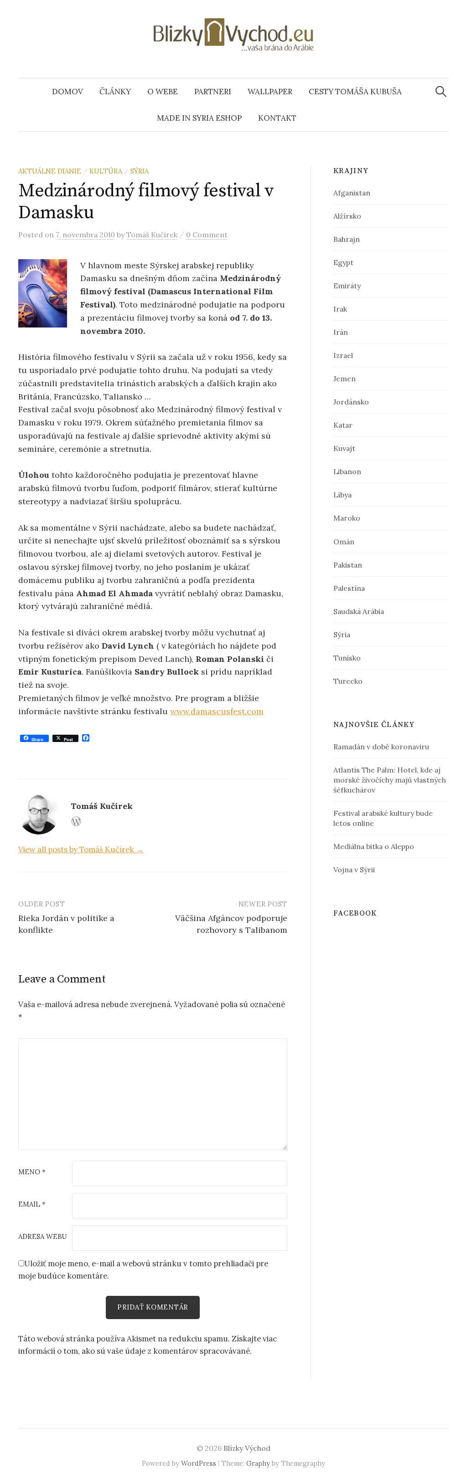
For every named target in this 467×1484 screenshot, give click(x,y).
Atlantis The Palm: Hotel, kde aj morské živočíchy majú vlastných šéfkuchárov (389, 779)
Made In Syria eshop (199, 118)
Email (32, 1204)
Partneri (212, 92)
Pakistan (347, 564)
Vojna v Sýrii (354, 869)
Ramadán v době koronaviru (381, 746)
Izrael (343, 355)
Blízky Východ (246, 1448)
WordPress (198, 1463)
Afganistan (351, 192)
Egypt (343, 262)
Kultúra (105, 171)
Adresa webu (42, 1236)
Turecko (348, 681)
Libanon (347, 471)
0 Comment (207, 234)
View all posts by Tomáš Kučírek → (81, 849)
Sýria (139, 171)
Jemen (344, 378)
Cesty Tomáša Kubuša (355, 92)
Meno (32, 1172)
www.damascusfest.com (217, 711)
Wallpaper (270, 92)
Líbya (342, 494)
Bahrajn (346, 239)
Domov (67, 92)
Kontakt (277, 118)
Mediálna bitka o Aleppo (373, 846)
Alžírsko (347, 215)
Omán (343, 541)
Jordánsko (351, 401)
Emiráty (347, 285)
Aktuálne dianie (49, 171)
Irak (340, 308)
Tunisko (347, 657)
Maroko (346, 517)
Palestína (349, 588)
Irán (340, 332)
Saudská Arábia (358, 611)
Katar (343, 425)
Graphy (258, 1463)
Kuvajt (344, 448)
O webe (162, 92)
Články (115, 92)
